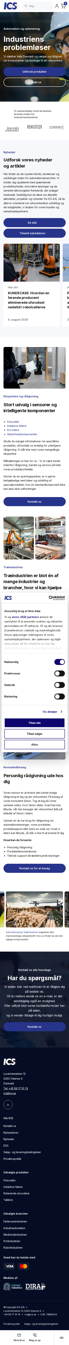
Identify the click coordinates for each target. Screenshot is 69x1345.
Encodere (13, 429)
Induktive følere (16, 425)
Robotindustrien (13, 1247)
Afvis (34, 744)
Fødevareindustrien (15, 1221)
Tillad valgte (34, 733)
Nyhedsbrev (11, 1132)
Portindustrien (11, 1241)
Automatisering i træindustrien (22, 932)
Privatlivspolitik (12, 1158)
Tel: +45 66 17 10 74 (15, 1088)
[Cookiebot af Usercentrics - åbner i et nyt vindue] (49, 598)
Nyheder (8, 1139)
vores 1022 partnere (25, 616)
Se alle (32, 222)
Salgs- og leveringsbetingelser (22, 1152)
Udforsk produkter (35, 71)
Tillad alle (35, 722)
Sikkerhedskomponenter (22, 434)
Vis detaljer (50, 711)
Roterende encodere (16, 1193)
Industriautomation (14, 1228)
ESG (5, 1145)
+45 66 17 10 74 (11, 1314)
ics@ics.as (9, 1093)
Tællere (8, 1200)
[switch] (59, 673)
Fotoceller (13, 421)
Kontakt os (9, 1126)
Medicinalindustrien (15, 1234)
